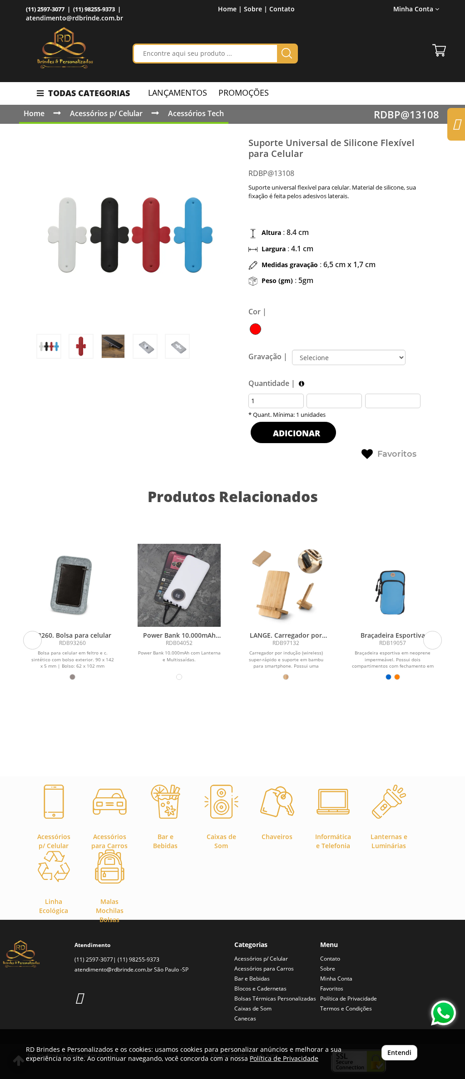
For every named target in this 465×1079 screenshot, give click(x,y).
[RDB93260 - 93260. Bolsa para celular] (72, 585)
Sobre (327, 968)
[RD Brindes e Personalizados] (65, 47)
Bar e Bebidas (252, 978)
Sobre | (255, 9)
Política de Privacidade (348, 998)
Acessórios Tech (196, 113)
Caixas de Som (253, 1008)
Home (34, 113)
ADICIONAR (295, 433)
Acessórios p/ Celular (106, 113)
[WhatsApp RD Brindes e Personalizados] (443, 1013)
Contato (282, 9)
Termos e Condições (346, 1008)
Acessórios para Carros (264, 968)
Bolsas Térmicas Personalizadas (275, 998)
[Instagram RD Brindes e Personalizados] (78, 997)
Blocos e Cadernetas (260, 988)
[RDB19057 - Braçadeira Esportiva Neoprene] (392, 585)
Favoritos (396, 454)
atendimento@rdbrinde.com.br (74, 18)
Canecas (245, 1018)
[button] (32, 640)
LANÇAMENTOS (177, 92)
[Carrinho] (439, 50)
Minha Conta (336, 978)
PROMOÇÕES (243, 92)
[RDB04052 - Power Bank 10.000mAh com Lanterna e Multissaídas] (179, 585)
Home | (230, 9)
